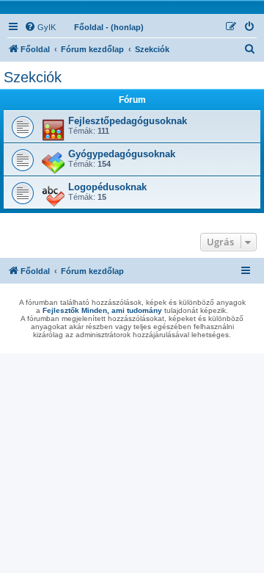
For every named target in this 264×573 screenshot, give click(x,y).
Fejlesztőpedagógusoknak (127, 120)
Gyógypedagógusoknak (121, 153)
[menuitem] (40, 27)
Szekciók (33, 77)
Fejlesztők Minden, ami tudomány (102, 310)
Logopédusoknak (107, 186)
